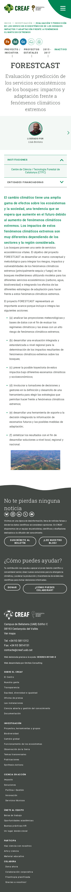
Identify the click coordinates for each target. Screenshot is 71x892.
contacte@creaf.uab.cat (18, 650)
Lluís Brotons (35, 142)
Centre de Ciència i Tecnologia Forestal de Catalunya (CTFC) (35, 171)
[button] (68, 133)
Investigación (23, 23)
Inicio (7, 23)
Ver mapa (10, 633)
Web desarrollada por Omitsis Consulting (23, 663)
